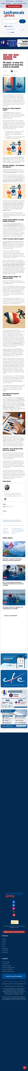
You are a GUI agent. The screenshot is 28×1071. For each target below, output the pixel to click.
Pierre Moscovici (10, 301)
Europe (5, 54)
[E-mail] (5, 499)
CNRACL (17, 355)
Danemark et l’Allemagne (12, 171)
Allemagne (6, 200)
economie (5, 520)
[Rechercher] (22, 21)
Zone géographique (8, 59)
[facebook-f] (13, 902)
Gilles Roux (15, 71)
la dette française (8, 261)
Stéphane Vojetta (10, 401)
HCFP (4, 292)
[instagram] (13, 908)
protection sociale (13, 122)
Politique (16, 54)
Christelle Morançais (7, 386)
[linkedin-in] (13, 905)
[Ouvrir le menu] (23, 30)
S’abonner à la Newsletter (14, 6)
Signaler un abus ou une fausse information (14, 931)
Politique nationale (8, 57)
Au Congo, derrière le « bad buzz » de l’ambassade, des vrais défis (13, 607)
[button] (25, 1068)
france (10, 520)
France (10, 54)
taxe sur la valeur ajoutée (13, 115)
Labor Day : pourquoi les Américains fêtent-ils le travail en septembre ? (12, 559)
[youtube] (14, 915)
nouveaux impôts (6, 463)
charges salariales (21, 256)
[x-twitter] (13, 911)
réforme (13, 234)
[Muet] (9, 32)
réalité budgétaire (6, 443)
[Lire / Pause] (6, 32)
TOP (15, 57)
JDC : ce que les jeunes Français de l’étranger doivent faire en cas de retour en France (13, 584)
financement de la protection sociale (10, 252)
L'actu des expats (17, 520)
